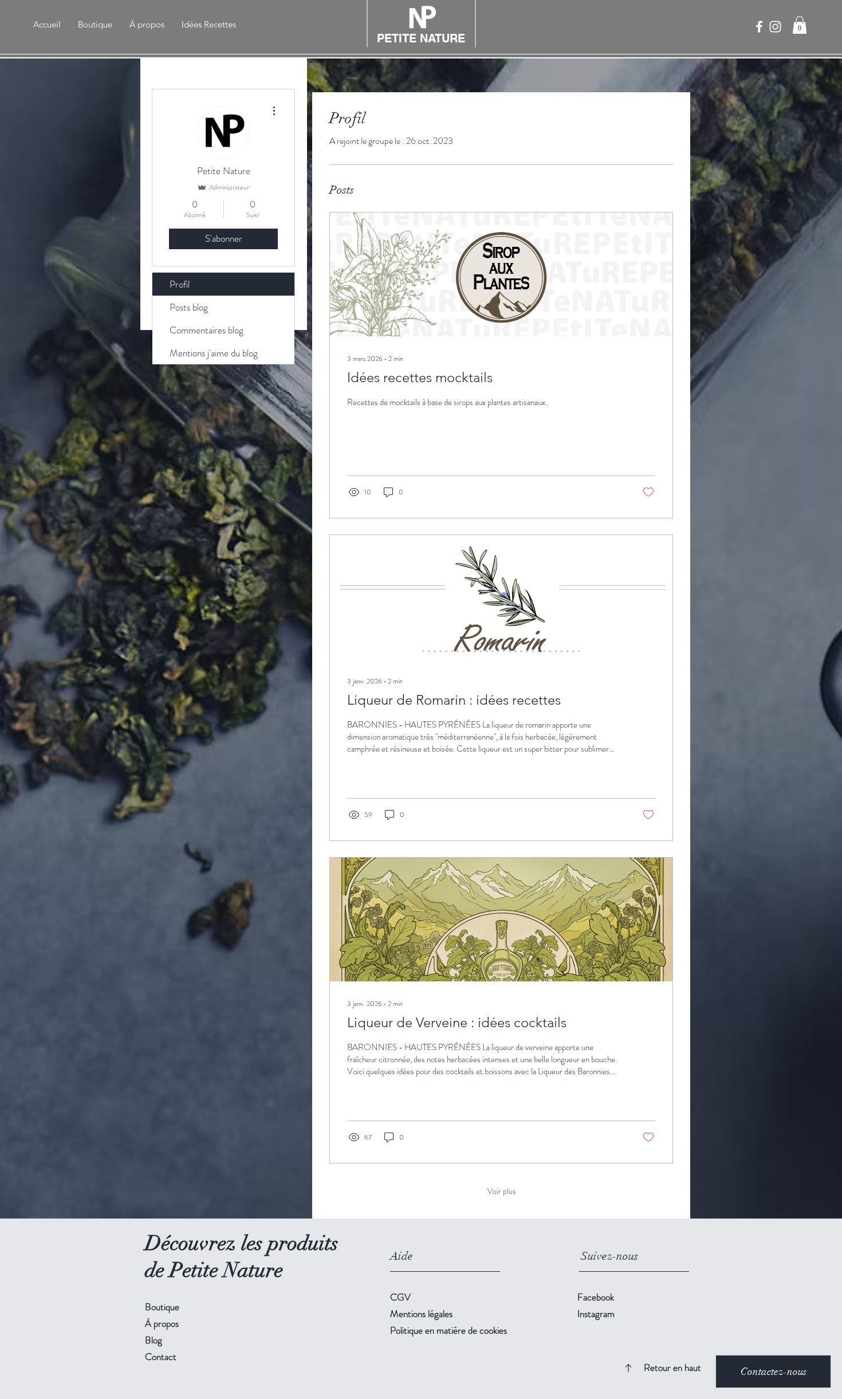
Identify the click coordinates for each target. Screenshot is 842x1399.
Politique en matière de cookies (448, 1330)
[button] (799, 25)
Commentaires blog (206, 330)
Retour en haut (672, 1367)
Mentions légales (421, 1314)
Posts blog (189, 307)
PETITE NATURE (421, 38)
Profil (180, 284)
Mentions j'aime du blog (214, 353)
